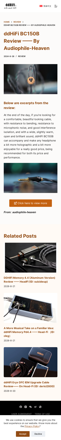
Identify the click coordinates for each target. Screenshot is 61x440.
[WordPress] (40, 407)
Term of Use (42, 414)
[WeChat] (30, 407)
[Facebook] (21, 407)
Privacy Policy (32, 426)
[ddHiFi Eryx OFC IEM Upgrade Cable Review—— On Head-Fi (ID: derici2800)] (30, 362)
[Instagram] (25, 407)
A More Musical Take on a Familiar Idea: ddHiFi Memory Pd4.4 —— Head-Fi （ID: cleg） (29, 331)
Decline (38, 434)
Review (22, 56)
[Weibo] (35, 407)
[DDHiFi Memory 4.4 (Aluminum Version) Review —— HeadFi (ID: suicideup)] (30, 258)
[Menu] (55, 6)
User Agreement (21, 414)
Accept (22, 434)
